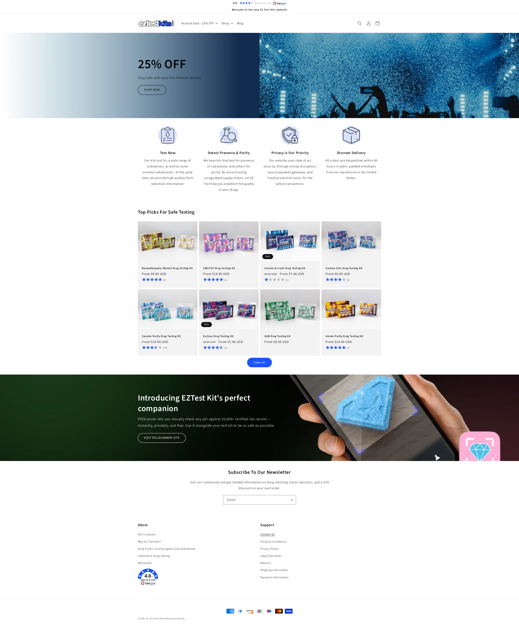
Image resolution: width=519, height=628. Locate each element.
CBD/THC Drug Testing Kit (219, 268)
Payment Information (274, 577)
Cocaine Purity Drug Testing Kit (161, 336)
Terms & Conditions (273, 542)
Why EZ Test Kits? (149, 542)
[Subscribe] (291, 500)
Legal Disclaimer (271, 556)
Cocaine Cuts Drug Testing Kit (344, 268)
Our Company (147, 535)
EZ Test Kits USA (154, 618)
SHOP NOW (152, 90)
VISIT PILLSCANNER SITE (162, 438)
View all (259, 362)
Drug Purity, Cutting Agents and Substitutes (167, 549)
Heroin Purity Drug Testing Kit (344, 336)
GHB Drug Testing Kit (277, 336)
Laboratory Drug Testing (154, 556)
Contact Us (267, 535)
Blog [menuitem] (240, 23)
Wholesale (144, 563)
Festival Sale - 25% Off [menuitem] (197, 23)
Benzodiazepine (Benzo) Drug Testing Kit (167, 268)
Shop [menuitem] (225, 23)
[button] (259, 3)
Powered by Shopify (174, 618)
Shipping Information (274, 570)
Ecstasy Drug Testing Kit (218, 336)
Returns (265, 563)
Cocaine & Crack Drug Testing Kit (284, 268)
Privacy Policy (269, 549)
